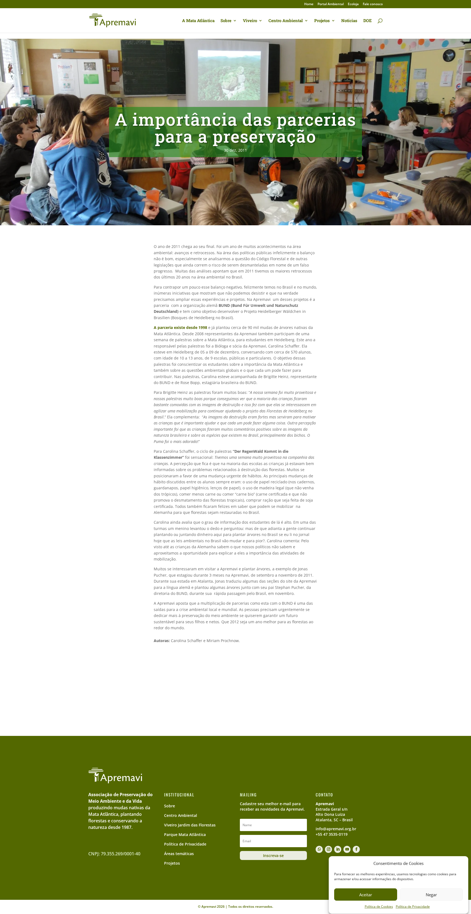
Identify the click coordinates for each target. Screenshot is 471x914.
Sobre (226, 21)
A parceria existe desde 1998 (180, 327)
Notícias (349, 21)
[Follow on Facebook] (356, 849)
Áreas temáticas (179, 853)
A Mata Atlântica (198, 21)
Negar (431, 894)
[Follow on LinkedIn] (337, 849)
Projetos (322, 21)
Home (308, 4)
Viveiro (250, 21)
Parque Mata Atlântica (185, 834)
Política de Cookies (379, 906)
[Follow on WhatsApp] (319, 849)
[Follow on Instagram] (328, 849)
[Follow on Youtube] (347, 849)
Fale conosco (373, 4)
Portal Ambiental (331, 4)
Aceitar (365, 894)
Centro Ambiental (285, 21)
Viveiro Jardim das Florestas (190, 825)
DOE (367, 21)
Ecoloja (353, 4)
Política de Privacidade (413, 906)
